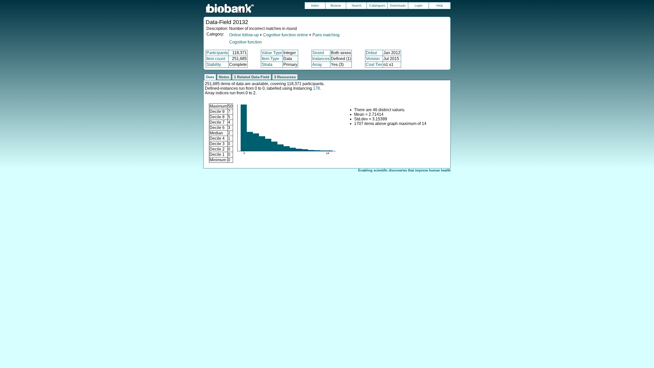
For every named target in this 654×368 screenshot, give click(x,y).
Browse (336, 5)
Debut (371, 53)
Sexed (318, 53)
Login (419, 5)
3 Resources (285, 77)
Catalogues (377, 5)
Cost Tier (374, 64)
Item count (215, 58)
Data (210, 77)
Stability (213, 64)
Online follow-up (244, 35)
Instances (321, 58)
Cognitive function (245, 42)
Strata (267, 64)
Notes (224, 77)
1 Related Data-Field (251, 77)
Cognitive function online (285, 35)
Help (439, 5)
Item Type (270, 58)
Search (356, 5)
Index (315, 5)
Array (317, 64)
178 (316, 88)
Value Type (272, 53)
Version (373, 58)
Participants (217, 53)
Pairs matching (326, 35)
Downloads (398, 5)
